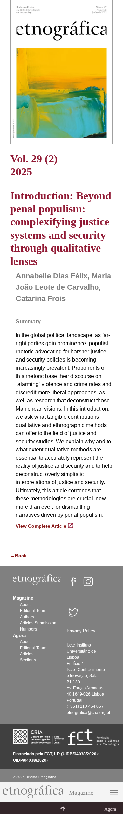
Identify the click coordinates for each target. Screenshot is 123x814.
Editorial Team (33, 610)
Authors (27, 617)
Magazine (81, 792)
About (25, 604)
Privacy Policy (81, 630)
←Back (18, 555)
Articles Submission (38, 623)
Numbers (28, 629)
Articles (26, 654)
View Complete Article (41, 526)
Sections (28, 660)
